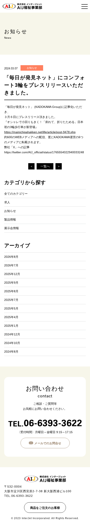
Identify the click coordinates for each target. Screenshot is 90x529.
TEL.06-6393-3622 (18, 495)
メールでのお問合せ (47, 443)
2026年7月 (11, 265)
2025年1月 (11, 325)
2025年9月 (11, 282)
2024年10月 (12, 343)
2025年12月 (12, 274)
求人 (7, 202)
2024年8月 (11, 351)
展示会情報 (11, 228)
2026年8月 (11, 256)
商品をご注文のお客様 (45, 507)
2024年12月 (12, 334)
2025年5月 (11, 308)
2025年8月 (11, 291)
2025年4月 (11, 317)
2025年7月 (11, 300)
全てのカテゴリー (16, 193)
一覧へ (45, 166)
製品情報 (10, 219)
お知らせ (32, 67)
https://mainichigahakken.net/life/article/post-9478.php (40, 132)
